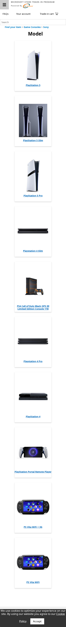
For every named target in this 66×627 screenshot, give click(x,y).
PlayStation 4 (33, 416)
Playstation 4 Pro (33, 361)
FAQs (5, 13)
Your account (23, 13)
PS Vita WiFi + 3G (33, 527)
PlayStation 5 (33, 85)
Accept (37, 621)
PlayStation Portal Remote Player (33, 471)
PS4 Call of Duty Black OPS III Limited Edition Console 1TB (33, 307)
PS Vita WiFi (33, 582)
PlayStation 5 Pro (33, 195)
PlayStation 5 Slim (33, 140)
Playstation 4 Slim (33, 250)
